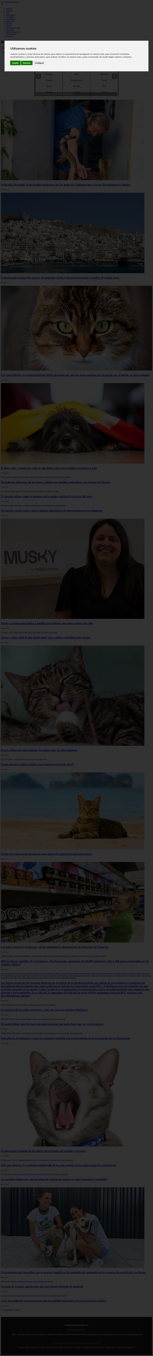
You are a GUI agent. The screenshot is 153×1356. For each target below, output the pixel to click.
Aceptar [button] (15, 63)
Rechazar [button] (27, 63)
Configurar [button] (39, 63)
